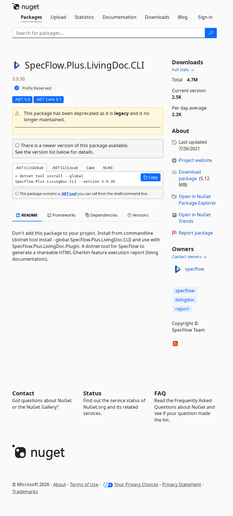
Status (92, 393)
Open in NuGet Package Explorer (197, 199)
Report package (196, 233)
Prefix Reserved (36, 88)
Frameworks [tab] (63, 215)
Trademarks (25, 491)
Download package (190, 175)
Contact (23, 393)
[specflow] (177, 269)
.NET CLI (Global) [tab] (29, 167)
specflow (194, 269)
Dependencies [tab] (103, 215)
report (182, 309)
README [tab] (29, 215)
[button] (88, 116)
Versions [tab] (140, 215)
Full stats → (183, 69)
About (59, 484)
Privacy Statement (181, 484)
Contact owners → (189, 256)
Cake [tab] (90, 167)
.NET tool (69, 193)
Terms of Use (84, 484)
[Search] (211, 33)
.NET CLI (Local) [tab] (65, 167)
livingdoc (185, 300)
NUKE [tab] (108, 167)
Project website (195, 160)
